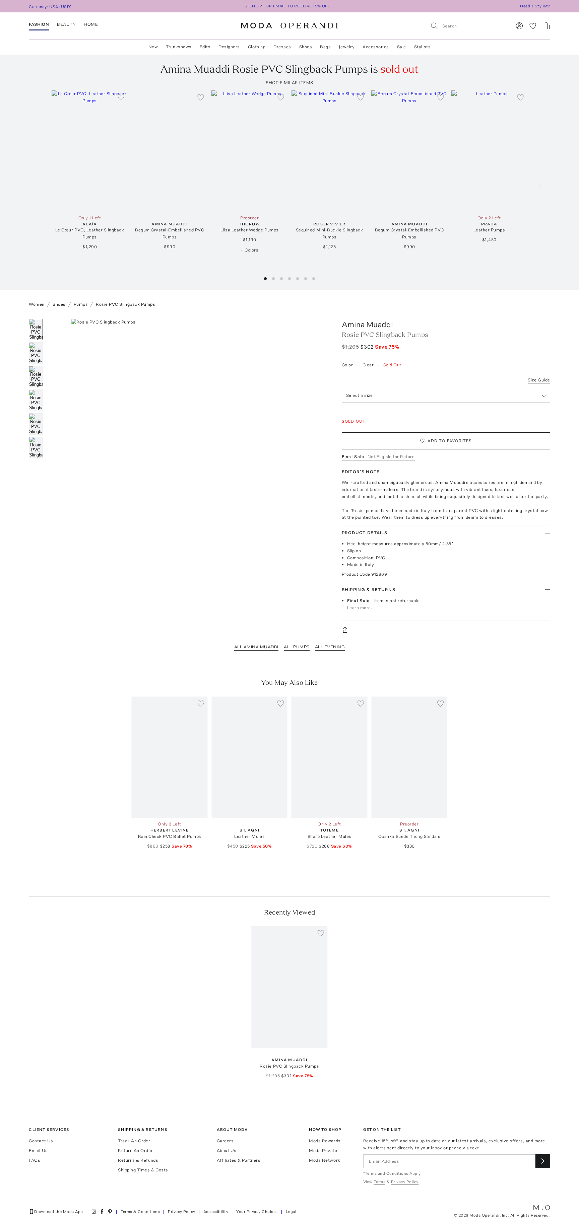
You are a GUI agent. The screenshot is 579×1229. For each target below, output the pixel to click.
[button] (265, 278)
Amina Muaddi (367, 324)
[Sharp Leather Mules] (330, 757)
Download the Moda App (58, 1211)
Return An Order (135, 1150)
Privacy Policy (181, 1211)
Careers (225, 1140)
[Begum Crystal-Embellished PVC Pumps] (170, 151)
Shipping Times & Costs (143, 1169)
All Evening (330, 646)
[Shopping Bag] (546, 26)
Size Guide (539, 379)
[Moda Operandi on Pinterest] (110, 1211)
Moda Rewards (324, 1140)
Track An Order (134, 1140)
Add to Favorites (450, 440)
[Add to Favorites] (121, 97)
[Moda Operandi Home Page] (289, 25)
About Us (227, 1150)
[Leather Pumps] (489, 151)
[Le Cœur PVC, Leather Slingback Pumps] (90, 151)
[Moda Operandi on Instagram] (93, 1211)
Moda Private (323, 1150)
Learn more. (360, 607)
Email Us (38, 1150)
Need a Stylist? (535, 6)
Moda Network (324, 1160)
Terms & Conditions (140, 1211)
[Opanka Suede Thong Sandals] (409, 757)
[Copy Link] (446, 629)
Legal (291, 1211)
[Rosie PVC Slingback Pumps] (290, 987)
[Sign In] (519, 26)
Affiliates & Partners (239, 1160)
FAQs (34, 1160)
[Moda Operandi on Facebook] (102, 1211)
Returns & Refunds (138, 1160)
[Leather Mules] (249, 757)
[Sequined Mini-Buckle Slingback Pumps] (330, 151)
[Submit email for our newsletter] (542, 1161)
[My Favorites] (533, 26)
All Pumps (297, 646)
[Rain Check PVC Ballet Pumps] (170, 757)
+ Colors (249, 249)
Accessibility (215, 1211)
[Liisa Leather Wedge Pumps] (249, 151)
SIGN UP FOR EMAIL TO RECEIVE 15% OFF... (289, 6)
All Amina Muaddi (256, 646)
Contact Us (41, 1140)
